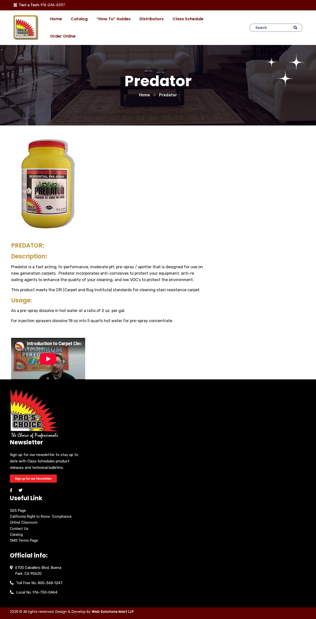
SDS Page (18, 510)
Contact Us (19, 528)
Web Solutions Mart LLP (113, 611)
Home (144, 95)
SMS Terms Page (24, 540)
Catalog (16, 534)
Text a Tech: (29, 5)
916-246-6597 (52, 5)
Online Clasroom (24, 522)
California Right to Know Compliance (41, 516)
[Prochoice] (26, 27)
